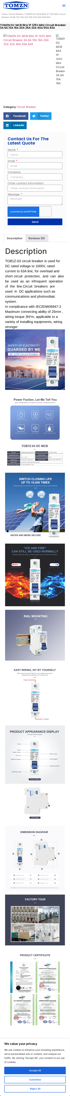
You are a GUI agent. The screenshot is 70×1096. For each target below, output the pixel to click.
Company (14, 172)
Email (11, 161)
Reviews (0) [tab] (37, 238)
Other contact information (25, 183)
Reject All (35, 1088)
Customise (35, 1079)
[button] (63, 5)
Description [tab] (14, 238)
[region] (35, 1067)
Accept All (35, 1070)
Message (14, 194)
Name (12, 150)
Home (4, 14)
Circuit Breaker (16, 14)
